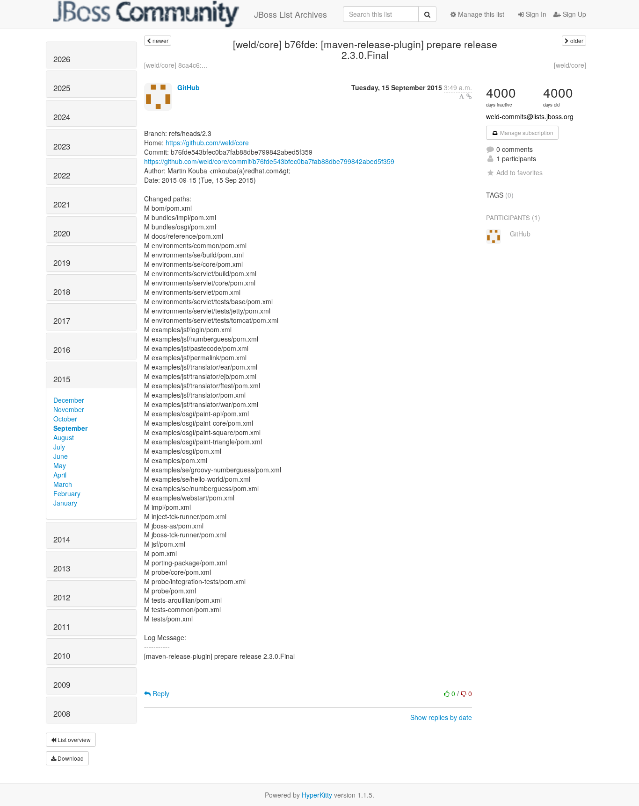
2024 (61, 116)
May (59, 465)
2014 (61, 539)
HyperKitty (317, 794)
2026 (61, 58)
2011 (61, 626)
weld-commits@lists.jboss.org (530, 116)
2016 (61, 349)
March (62, 484)
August (63, 437)
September (70, 428)
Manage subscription (526, 132)
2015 (61, 379)
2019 (61, 262)
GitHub (188, 87)
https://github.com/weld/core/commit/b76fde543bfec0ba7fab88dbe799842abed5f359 (269, 161)
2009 (61, 684)
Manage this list (480, 14)
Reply (160, 693)
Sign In (535, 14)
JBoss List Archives (290, 14)
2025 (61, 87)
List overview (73, 739)
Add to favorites (519, 172)
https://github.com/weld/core (207, 142)
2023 (61, 146)
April (59, 474)
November (68, 409)
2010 (61, 655)
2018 (61, 291)
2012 (61, 597)
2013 (61, 568)
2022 (61, 175)
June (60, 456)
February (66, 493)
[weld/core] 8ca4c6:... (175, 65)
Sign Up (573, 14)
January (65, 502)
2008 (61, 713)
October (65, 418)
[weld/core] (570, 65)
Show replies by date (441, 717)
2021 (61, 204)
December (68, 400)
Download (70, 758)
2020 (61, 233)
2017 (61, 320)
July (59, 446)
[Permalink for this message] (469, 96)
